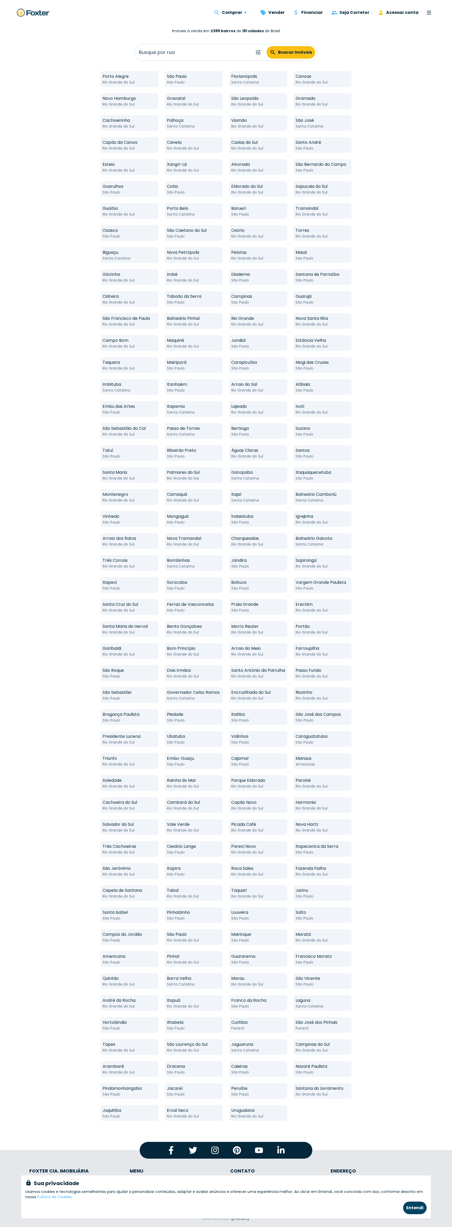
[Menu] (429, 12)
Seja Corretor (354, 12)
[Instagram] (215, 1150)
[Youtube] (258, 1150)
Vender (276, 12)
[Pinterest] (237, 1150)
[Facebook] (171, 1150)
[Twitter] (193, 1150)
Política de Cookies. (54, 1197)
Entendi (414, 1208)
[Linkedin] (280, 1150)
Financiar (312, 12)
